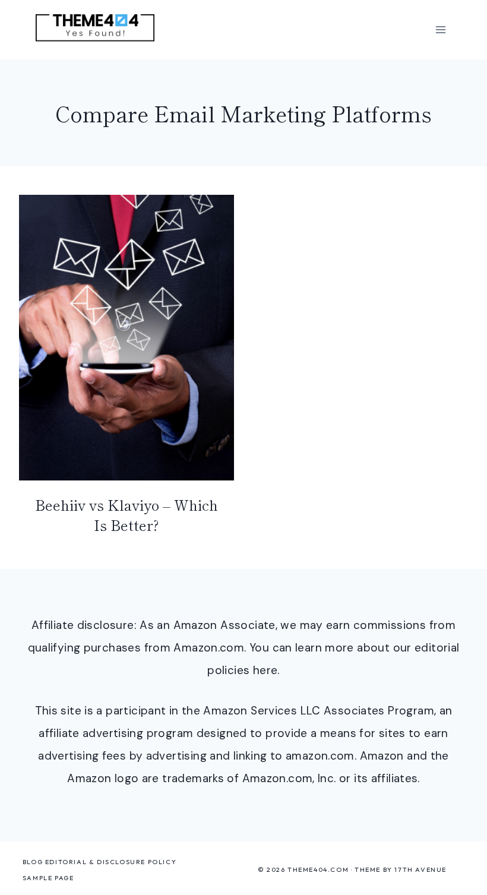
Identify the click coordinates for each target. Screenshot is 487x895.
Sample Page (48, 878)
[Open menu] (440, 29)
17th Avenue (420, 869)
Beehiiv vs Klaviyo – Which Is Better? (126, 514)
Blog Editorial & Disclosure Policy (99, 862)
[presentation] (126, 337)
